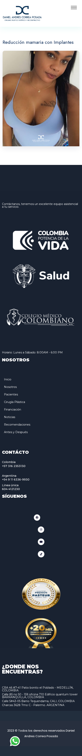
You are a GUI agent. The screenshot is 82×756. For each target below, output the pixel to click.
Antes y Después (16, 432)
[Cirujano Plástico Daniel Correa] (22, 13)
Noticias (9, 417)
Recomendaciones (17, 424)
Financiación (12, 409)
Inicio (7, 379)
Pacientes (11, 394)
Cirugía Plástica (14, 402)
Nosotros (10, 387)
